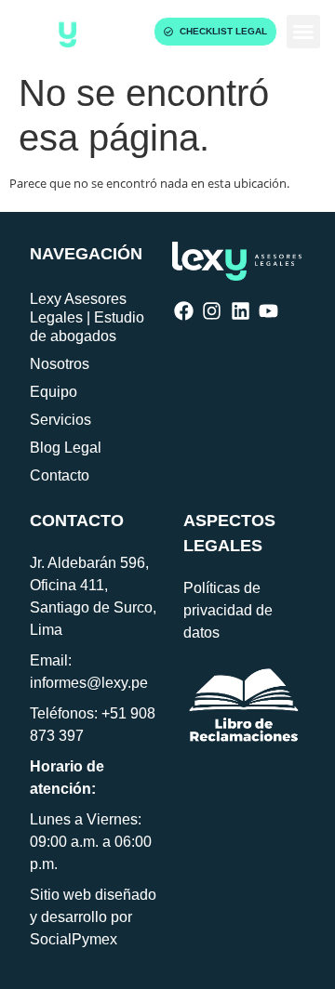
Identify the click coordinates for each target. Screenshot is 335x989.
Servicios (60, 420)
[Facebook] (183, 311)
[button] (303, 31)
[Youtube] (268, 311)
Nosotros (59, 364)
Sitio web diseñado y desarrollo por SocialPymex (93, 917)
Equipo (53, 392)
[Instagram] (211, 311)
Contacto (59, 475)
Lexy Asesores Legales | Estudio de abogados (87, 317)
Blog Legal (65, 447)
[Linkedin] (240, 311)
